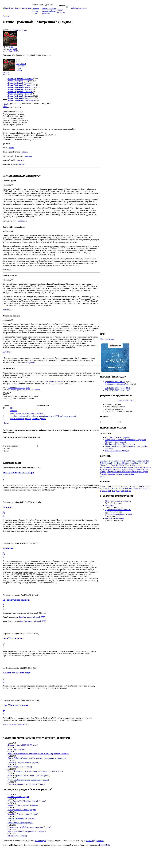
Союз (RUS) (13, 51)
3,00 (125, 486)
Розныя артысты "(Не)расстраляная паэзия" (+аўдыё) (29, 827)
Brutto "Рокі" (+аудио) (16, 749)
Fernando (13, 411)
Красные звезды (118, 470)
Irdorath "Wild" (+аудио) (17, 836)
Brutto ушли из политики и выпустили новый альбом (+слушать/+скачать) (38, 754)
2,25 (113, 486)
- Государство (21, 98)
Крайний (7, 507)
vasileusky (22, 416)
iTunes (11, 148)
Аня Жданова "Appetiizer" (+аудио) (22, 810)
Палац (109, 472)
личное (35, 11)
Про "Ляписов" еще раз (15, 705)
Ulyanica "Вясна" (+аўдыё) (18, 797)
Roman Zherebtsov (17, 419)
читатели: (7, 392)
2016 (107, 388)
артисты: (6, 390)
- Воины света (22, 87)
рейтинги (46, 13)
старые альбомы (49, 11)
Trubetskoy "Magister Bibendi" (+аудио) (23, 762)
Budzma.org (22, 221)
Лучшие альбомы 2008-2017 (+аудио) (23, 745)
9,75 (129, 491)
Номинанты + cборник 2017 (116, 384)
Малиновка (109, 505)
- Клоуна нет (21, 100)
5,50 (113, 488)
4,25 (144, 486)
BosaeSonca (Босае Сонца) (124, 461)
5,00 (105, 488)
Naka (109, 463)
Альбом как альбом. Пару (17, 672)
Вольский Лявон (126, 467)
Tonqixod (129, 465)
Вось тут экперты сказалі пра (18, 472)
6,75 (11, 47)
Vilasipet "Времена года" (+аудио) (21, 818)
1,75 (105, 486)
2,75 (121, 486)
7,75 (148, 488)
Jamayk (18, 413)
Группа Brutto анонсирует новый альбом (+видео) (28, 780)
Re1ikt (146, 463)
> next (18, 68)
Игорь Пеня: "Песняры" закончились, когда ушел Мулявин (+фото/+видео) (125, 441)
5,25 (109, 488)
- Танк (18, 83)
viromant (72, 416)
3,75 (136, 486)
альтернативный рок (16, 388)
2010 (112, 390)
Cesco (35, 416)
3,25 (129, 486)
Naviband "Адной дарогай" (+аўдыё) (23, 805)
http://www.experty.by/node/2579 (33, 621)
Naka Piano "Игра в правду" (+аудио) (23, 814)
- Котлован (20, 92)
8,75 (113, 491)
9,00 (117, 491)
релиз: (5, 49)
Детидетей (137, 467)
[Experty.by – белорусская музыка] (17, 8)
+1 (4, 477)
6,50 (129, 488)
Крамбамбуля (105, 470)
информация (40, 841)
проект (60, 10)
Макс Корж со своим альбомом (118, 501)
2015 (112, 388)
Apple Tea (109, 461)
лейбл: (5, 51)
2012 (128, 388)
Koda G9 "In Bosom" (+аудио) (117, 451)
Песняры (116, 472)
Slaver (29, 416)
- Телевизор (20, 85)
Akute (102, 461)
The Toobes (120, 465)
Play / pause (21, 64)
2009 (117, 390)
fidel (11, 408)
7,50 (144, 488)
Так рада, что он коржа (114, 518)
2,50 (117, 486)
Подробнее (30, 362)
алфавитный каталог (126, 400)
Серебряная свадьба (108, 474)
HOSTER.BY (104, 845)
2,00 (109, 486)
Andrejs (65, 416)
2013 (122, 388)
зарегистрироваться (55, 381)
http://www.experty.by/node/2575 (32, 617)
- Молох (19, 89)
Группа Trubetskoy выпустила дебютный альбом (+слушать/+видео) (35, 771)
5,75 (117, 488)
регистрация (81, 8)
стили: (5, 388)
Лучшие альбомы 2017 (114, 382)
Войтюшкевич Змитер (109, 467)
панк (28, 388)
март (10, 49)
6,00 (121, 488)
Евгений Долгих (39, 419)
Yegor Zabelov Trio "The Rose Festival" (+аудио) (27, 801)
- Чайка (19, 94)
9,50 (125, 491)
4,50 (148, 486)
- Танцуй (19, 81)
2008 (122, 390)
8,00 (102, 491)
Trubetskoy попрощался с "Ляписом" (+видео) (26, 784)
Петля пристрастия (128, 472)
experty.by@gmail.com (95, 841)
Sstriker (28, 419)
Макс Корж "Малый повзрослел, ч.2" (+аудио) (27, 831)
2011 (107, 390)
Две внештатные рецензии (16, 600)
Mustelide (145, 461)
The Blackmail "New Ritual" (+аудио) (120, 444)
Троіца (131, 474)
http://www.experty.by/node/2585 (15, 724)
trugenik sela (49, 416)
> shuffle (6, 72)
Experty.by (7, 269)
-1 (3, 481)
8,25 (105, 491)
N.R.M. (103, 463)
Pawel (12, 413)
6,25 (125, 488)
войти (73, 8)
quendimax (39, 413)
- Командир (20, 96)
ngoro (41, 416)
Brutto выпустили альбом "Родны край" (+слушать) (29, 775)
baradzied (26, 413)
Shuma (102, 465)
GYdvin (58, 416)
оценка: (6, 47)
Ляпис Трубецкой (17, 390)
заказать (28, 156)
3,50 (133, 486)
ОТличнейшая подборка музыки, (118, 514)
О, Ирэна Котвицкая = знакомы (118, 510)
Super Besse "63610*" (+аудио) (117, 437)
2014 (15, 49)
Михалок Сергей (33, 390)
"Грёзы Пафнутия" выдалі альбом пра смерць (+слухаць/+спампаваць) (37, 758)
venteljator (14, 416)
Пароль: (7, 448)
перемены (8, 548)
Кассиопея (147, 467)
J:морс (138, 461)
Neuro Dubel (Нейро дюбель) (123, 463)
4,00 (140, 486)
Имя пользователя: (11, 446)
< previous (20, 66)
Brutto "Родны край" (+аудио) (20, 767)
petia (32, 413)
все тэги (103, 476)
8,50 (109, 491)
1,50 (102, 486)
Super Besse (110, 465)
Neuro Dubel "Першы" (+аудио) (20, 823)
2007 (128, 390)
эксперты (61, 12)
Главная (6, 16)
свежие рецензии (49, 9)
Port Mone (139, 463)
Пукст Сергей (142, 472)
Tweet (6, 423)
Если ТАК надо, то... (13, 638)
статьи (34, 13)
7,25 (140, 488)
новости (35, 9)
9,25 (121, 491)
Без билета (137, 465)
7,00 (136, 488)
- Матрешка (20, 79)
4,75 (102, 488)
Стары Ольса (122, 474)
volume (19, 70)
